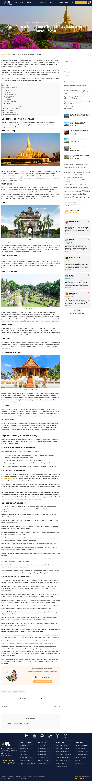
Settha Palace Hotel (9, 478)
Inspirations (29, 2)
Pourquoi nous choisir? (25, 748)
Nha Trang (79, 179)
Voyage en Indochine (61, 763)
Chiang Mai (66, 167)
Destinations (17, 2)
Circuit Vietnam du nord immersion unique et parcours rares (79, 131)
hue (72, 174)
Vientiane (71, 23)
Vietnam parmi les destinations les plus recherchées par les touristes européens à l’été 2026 (76, 92)
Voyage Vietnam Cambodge (62, 751)
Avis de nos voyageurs (25, 760)
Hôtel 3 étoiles (78, 174)
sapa (87, 184)
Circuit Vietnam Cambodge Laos (64, 754)
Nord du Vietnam (68, 182)
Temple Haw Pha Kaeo (11, 101)
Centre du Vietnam (79, 164)
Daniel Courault (73, 293)
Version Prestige (76, 191)
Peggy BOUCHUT (74, 221)
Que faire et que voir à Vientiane (11, 87)
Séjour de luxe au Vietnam (62, 757)
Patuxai (8, 92)
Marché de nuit (10, 105)
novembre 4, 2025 (25, 23)
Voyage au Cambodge (80, 194)
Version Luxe (67, 191)
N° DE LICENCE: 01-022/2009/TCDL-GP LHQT (13, 778)
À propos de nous (63, 2)
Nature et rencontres (43, 760)
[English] (89, 3)
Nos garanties (23, 751)
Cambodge (67, 72)
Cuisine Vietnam (72, 170)
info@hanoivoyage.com (8, 753)
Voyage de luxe (41, 745)
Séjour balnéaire (42, 763)
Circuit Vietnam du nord (61, 760)
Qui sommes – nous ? (25, 745)
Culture (78, 170)
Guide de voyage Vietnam (81, 745)
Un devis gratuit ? (81, 2)
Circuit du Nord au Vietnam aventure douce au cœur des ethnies (79, 123)
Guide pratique (41, 2)
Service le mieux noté (9, 762)
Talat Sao (8, 103)
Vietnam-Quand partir (67, 194)
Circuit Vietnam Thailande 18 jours (78, 139)
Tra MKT (36, 23)
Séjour (66, 188)
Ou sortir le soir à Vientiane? (10, 114)
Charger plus (77, 310)
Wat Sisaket (9, 90)
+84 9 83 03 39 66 (44, 677)
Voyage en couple (42, 754)
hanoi (73, 172)
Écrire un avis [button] (74, 217)
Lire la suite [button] (68, 234)
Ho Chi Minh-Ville (79, 172)
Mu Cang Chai (74, 179)
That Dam (8, 99)
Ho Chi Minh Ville (86, 172)
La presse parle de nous (25, 757)
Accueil (3, 54)
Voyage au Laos (68, 197)
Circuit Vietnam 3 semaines (62, 748)
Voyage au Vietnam (81, 197)
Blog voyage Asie (79, 763)
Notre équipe (23, 754)
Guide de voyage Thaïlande (81, 754)
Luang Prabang (67, 179)
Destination (61, 23)
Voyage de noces (42, 751)
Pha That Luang (9, 89)
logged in (15, 723)
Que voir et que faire (72, 184)
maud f (71, 275)
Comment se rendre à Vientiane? (11, 108)
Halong (69, 172)
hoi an (65, 174)
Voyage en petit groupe (61, 766)
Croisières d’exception (43, 757)
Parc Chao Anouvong (11, 94)
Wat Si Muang (9, 97)
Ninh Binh (84, 179)
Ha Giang (66, 172)
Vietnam (66, 65)
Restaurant (83, 184)
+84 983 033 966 (7, 755)
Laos (66, 23)
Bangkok (66, 164)
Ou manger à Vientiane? (9, 112)
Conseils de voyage (51, 23)
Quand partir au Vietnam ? (81, 757)
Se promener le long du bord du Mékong (16, 106)
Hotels (69, 174)
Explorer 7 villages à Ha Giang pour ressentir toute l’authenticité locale (76, 97)
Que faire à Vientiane (12, 691)
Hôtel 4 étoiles (67, 177)
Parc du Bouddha (10, 96)
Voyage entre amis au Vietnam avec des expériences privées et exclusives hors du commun (80, 116)
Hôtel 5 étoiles (75, 177)
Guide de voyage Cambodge (81, 751)
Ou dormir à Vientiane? (9, 110)
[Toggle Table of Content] (57, 85)
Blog (51, 2)
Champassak (85, 164)
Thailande (66, 75)
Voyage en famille (78, 199)
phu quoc (75, 182)
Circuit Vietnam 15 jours (61, 745)
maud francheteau (74, 257)
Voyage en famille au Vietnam (70, 202)
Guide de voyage (85, 170)
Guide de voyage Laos (80, 748)
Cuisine (65, 170)
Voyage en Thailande (72, 205)
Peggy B (71, 239)
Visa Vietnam (78, 760)
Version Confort (82, 188)
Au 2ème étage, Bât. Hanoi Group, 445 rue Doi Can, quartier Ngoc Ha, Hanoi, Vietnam (9, 750)
